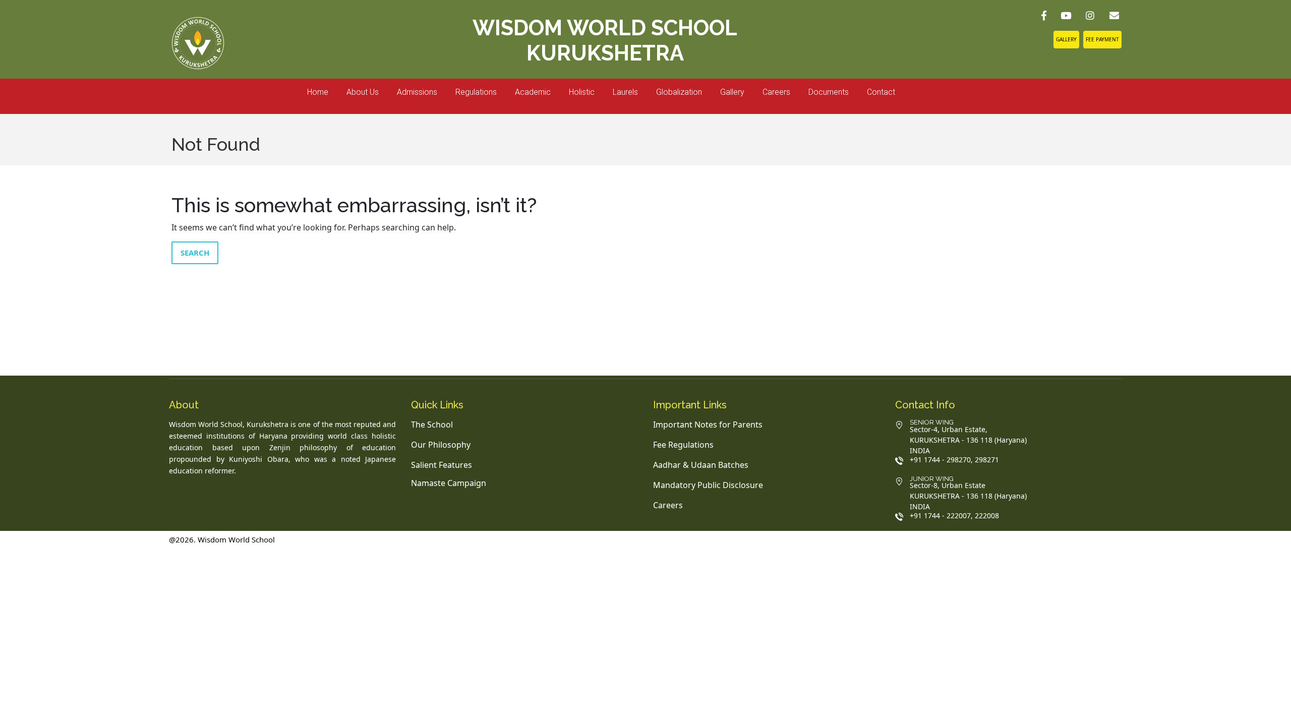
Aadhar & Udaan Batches (700, 464)
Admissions (417, 92)
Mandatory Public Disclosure (708, 485)
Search (195, 253)
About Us (362, 92)
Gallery (1066, 39)
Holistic (582, 92)
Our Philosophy (441, 444)
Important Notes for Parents (707, 424)
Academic (533, 92)
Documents (828, 92)
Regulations (476, 92)
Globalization (679, 92)
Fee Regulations (683, 444)
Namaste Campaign (448, 483)
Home (317, 92)
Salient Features (441, 464)
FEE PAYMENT (1102, 39)
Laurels (625, 92)
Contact (881, 92)
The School (432, 424)
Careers (776, 92)
